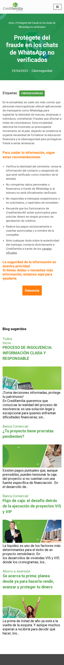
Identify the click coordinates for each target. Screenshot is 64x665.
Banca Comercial (15, 426)
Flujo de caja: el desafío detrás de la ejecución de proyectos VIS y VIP (32, 506)
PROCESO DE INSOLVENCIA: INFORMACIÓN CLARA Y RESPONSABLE (27, 353)
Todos (7, 339)
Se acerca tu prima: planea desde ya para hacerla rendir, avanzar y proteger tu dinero (28, 581)
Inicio (11, 23)
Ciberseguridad (42, 71)
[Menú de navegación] (57, 7)
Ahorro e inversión (16, 571)
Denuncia (32, 290)
